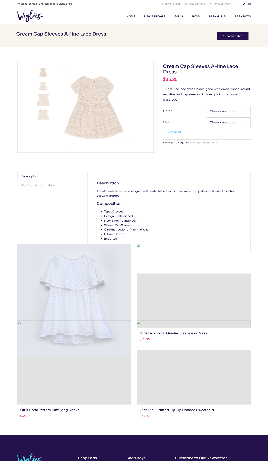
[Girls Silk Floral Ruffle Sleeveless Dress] (74, 301)
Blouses (194, 142)
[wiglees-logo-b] (30, 11)
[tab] (30, 176)
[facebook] (238, 4)
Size (166, 122)
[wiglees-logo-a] (30, 455)
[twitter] (244, 4)
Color (167, 111)
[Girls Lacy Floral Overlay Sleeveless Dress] (194, 301)
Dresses (205, 142)
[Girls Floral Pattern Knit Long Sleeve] (74, 377)
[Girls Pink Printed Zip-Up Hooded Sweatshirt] (194, 377)
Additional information (38, 185)
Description (30, 176)
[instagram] (249, 4)
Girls (214, 142)
